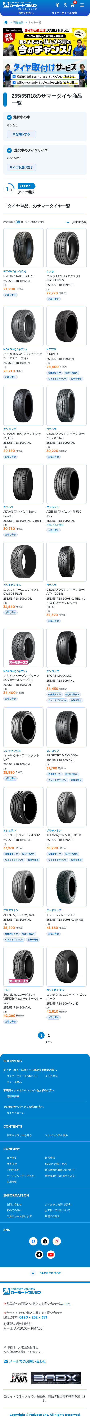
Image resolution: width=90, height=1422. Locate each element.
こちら (66, 1303)
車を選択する (21, 134)
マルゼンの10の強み (56, 1135)
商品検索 (18, 22)
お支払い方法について (57, 1210)
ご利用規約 (13, 1169)
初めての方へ (25, 12)
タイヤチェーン (15, 1112)
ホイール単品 (14, 1082)
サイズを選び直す (21, 167)
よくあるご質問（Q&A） (59, 1204)
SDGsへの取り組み (56, 1163)
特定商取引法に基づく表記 (60, 1175)
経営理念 (50, 1157)
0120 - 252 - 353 (33, 1317)
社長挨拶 (12, 1163)
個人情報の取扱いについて (60, 1169)
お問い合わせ (14, 1204)
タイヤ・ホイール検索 (64, 12)
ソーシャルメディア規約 (20, 1175)
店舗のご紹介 (52, 1216)
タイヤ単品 (51, 1076)
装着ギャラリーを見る (19, 1135)
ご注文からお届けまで (19, 1216)
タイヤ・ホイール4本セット (22, 1076)
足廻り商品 (13, 1096)
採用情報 (12, 1181)
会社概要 (12, 1157)
